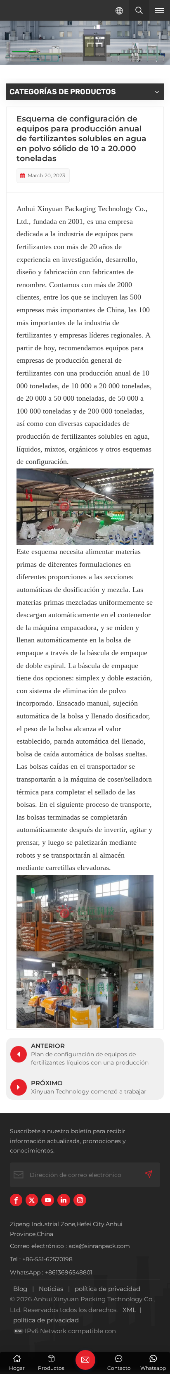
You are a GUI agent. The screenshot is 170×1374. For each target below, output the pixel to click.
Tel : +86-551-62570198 (41, 1259)
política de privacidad (107, 1289)
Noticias (51, 1289)
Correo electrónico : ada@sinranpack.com (70, 1246)
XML (129, 1310)
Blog (20, 1289)
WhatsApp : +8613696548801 (51, 1272)
